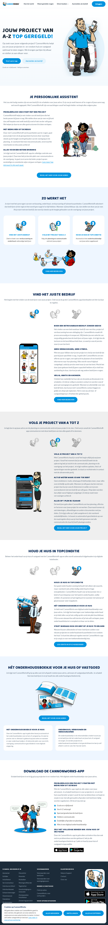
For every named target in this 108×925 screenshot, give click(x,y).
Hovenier (22, 876)
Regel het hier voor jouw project (72, 528)
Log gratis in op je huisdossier (70, 644)
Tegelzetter (23, 886)
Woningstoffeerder (25, 883)
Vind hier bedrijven (65, 400)
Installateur (7, 879)
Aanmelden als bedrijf (80, 4)
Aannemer (6, 873)
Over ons (64, 879)
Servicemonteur (8, 883)
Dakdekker (6, 899)
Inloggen (98, 4)
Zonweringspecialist (26, 901)
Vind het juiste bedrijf (19, 235)
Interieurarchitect (9, 886)
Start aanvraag (11, 61)
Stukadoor (22, 879)
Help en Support (66, 873)
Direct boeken (62, 4)
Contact (63, 876)
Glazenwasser (7, 896)
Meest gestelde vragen (45, 4)
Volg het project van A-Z (54, 235)
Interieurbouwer (8, 889)
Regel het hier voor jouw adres (54, 175)
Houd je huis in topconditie (88, 235)
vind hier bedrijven (54, 271)
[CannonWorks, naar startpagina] (11, 4)
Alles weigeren (52, 913)
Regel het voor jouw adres (54, 718)
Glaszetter (22, 873)
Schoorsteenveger (9, 893)
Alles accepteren (93, 913)
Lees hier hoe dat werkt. (78, 746)
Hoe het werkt (29, 4)
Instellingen (72, 913)
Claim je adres (42, 890)
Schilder (5, 876)
